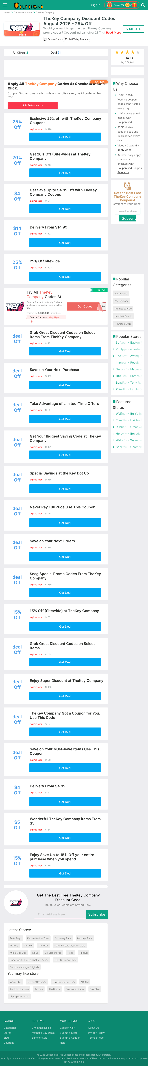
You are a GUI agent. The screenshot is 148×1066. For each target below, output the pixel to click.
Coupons (9, 1042)
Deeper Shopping (37, 982)
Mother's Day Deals (43, 1032)
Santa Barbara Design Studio (69, 945)
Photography (121, 301)
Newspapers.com (19, 996)
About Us (93, 1027)
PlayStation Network (64, 982)
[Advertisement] (55, 68)
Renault (84, 952)
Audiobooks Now (19, 989)
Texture (39, 989)
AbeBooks (54, 989)
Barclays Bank (84, 938)
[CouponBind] (31, 5)
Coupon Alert (67, 1027)
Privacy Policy (96, 1032)
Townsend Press (75, 989)
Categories (10, 1027)
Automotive (120, 293)
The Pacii (43, 945)
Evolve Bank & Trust (38, 938)
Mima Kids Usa (18, 952)
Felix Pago (15, 938)
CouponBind (65, 1058)
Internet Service (123, 308)
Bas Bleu (94, 989)
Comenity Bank (63, 938)
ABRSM (85, 982)
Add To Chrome (32, 105)
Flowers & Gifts (122, 323)
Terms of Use (96, 1037)
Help (62, 1042)
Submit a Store (68, 1032)
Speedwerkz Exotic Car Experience (29, 960)
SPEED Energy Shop (66, 960)
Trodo (70, 952)
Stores (7, 1032)
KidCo (35, 952)
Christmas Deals (41, 1027)
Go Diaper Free (53, 952)
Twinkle (14, 945)
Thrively (28, 945)
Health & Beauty (123, 316)
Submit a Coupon (70, 1037)
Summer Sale (39, 1037)
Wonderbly (15, 982)
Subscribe (96, 914)
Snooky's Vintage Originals (24, 967)
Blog (6, 1037)
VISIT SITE (133, 29)
